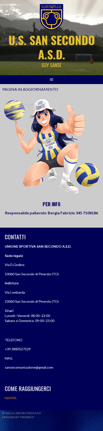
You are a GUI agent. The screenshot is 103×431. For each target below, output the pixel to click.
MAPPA (11, 398)
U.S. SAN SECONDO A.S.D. (51, 47)
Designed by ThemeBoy (18, 417)
